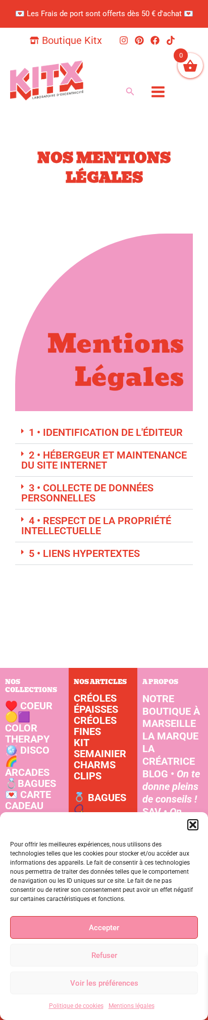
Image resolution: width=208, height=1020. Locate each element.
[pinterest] (140, 40)
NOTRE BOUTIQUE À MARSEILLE (171, 711)
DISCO (27, 750)
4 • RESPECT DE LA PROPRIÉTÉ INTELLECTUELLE (96, 526)
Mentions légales (131, 1005)
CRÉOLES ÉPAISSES (96, 703)
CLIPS (87, 776)
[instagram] (125, 40)
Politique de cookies (76, 1005)
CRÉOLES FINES (95, 726)
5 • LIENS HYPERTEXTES (84, 553)
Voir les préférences (104, 983)
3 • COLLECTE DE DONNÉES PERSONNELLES (87, 493)
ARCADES (27, 766)
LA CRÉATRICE (168, 755)
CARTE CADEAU (28, 800)
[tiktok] (172, 40)
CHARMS (95, 765)
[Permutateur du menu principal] (158, 91)
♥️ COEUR (29, 706)
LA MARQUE (170, 736)
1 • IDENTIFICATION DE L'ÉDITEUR (106, 432)
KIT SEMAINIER (100, 748)
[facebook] (156, 40)
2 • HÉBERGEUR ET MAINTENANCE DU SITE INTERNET (104, 460)
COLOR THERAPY (27, 728)
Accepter (104, 927)
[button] (193, 825)
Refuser (104, 955)
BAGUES (30, 783)
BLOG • (171, 786)
